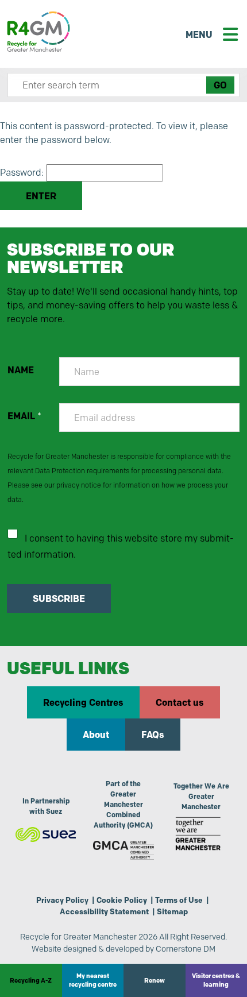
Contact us (180, 702)
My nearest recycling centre (93, 980)
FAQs (152, 734)
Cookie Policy (122, 900)
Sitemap (172, 911)
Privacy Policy (62, 900)
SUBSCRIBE (59, 598)
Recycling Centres (83, 702)
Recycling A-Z (31, 980)
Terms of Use (179, 900)
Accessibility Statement (104, 911)
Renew (154, 980)
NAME (20, 370)
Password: (23, 172)
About (96, 734)
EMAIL (24, 416)
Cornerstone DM (185, 949)
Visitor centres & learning (216, 980)
